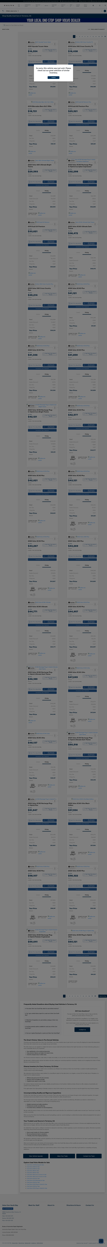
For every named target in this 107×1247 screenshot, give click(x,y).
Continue (53, 77)
